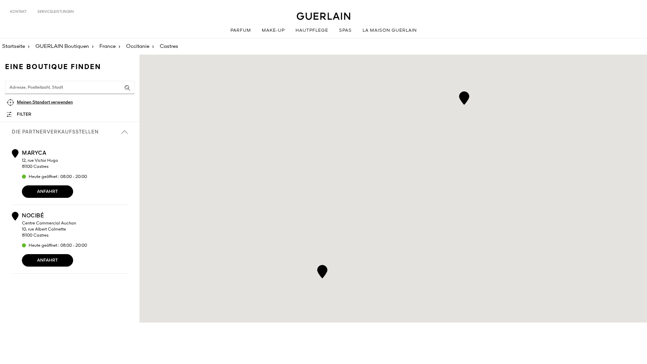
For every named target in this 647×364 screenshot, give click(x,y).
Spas (345, 30)
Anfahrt (47, 191)
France (107, 46)
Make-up (273, 30)
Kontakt (18, 11)
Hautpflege (312, 30)
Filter (24, 114)
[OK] (127, 88)
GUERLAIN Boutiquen (62, 46)
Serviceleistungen (55, 11)
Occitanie (137, 46)
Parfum (240, 30)
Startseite (13, 46)
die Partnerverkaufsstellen (55, 132)
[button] (322, 270)
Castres (169, 46)
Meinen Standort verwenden (45, 102)
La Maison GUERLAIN (390, 30)
